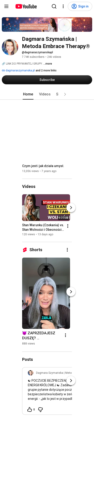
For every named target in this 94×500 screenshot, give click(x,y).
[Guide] (6, 6)
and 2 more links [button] (46, 70)
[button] (65, 94)
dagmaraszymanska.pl (20, 70)
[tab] (28, 94)
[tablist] (47, 94)
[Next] (71, 207)
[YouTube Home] (26, 6)
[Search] (54, 6)
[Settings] (63, 6)
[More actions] (67, 226)
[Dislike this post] (40, 409)
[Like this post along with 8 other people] (29, 409)
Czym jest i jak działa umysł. (43, 166)
